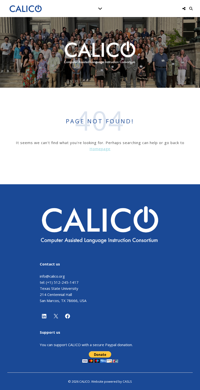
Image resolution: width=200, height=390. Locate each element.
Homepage (100, 148)
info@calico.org (52, 276)
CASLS (127, 381)
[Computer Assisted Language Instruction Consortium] (25, 8)
